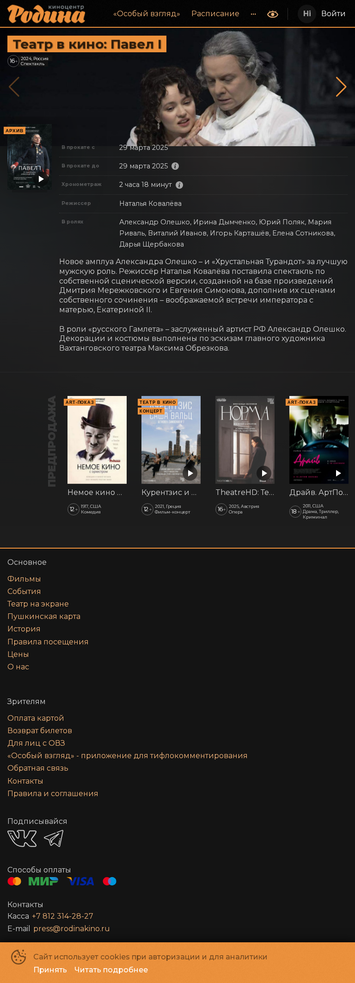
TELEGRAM (53, 838)
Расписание (215, 13)
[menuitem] (147, 14)
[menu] (177, 14)
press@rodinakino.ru (71, 928)
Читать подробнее (111, 969)
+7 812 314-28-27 (62, 916)
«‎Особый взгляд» (146, 13)
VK (22, 838)
